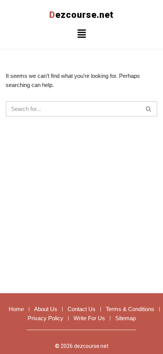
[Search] (148, 109)
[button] (81, 34)
